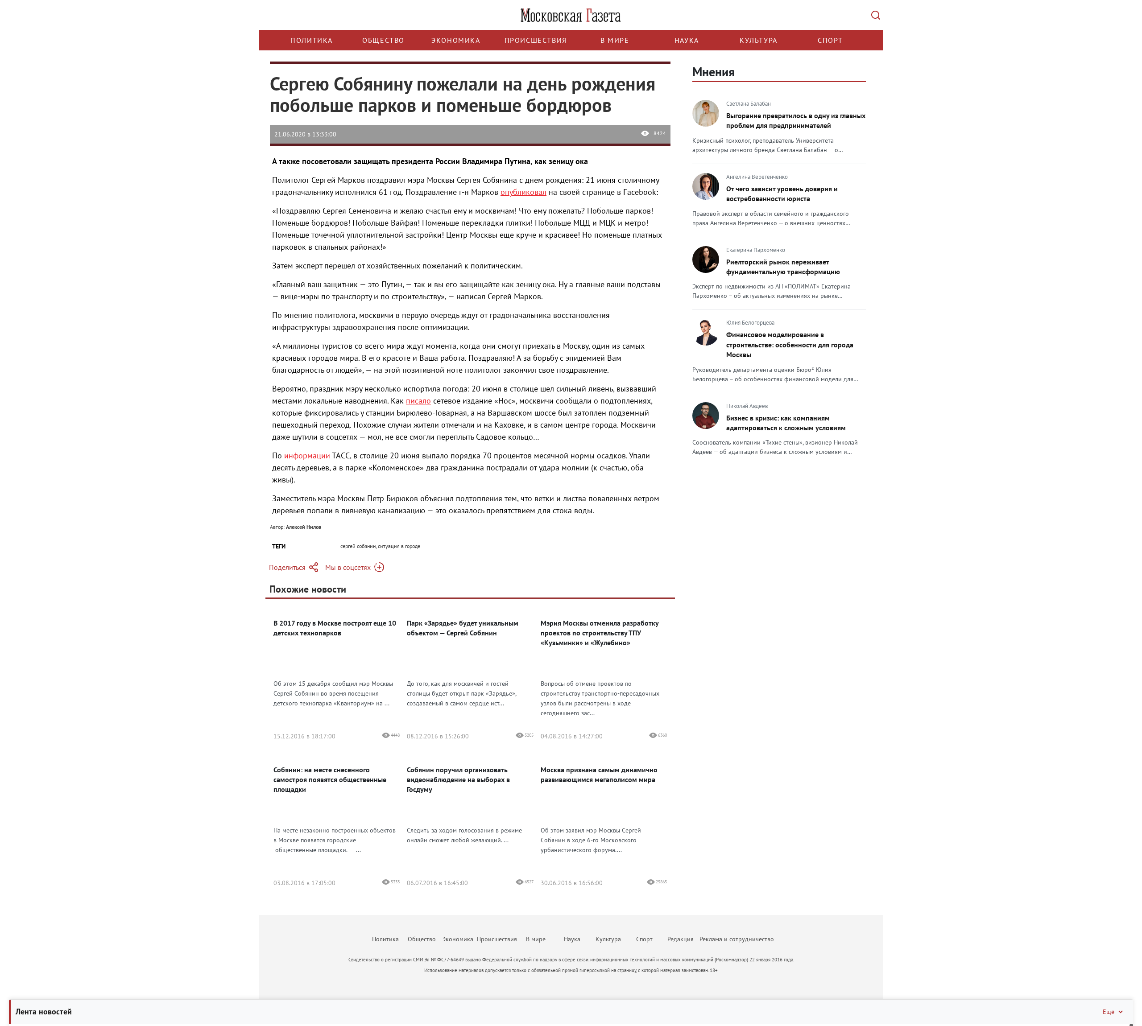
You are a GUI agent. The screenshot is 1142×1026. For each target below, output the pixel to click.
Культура (759, 40)
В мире (614, 40)
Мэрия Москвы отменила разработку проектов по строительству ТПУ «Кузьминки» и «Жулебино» (599, 632)
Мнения (713, 71)
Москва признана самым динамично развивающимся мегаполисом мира (599, 774)
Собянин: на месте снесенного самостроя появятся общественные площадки (329, 779)
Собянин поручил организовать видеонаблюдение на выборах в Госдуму (458, 779)
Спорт (830, 40)
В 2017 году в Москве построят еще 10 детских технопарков (334, 627)
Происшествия (536, 40)
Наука (686, 40)
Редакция (680, 939)
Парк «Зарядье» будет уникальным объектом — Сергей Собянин (462, 627)
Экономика (455, 40)
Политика (311, 40)
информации (307, 455)
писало (418, 401)
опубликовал (523, 192)
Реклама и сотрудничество (736, 939)
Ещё (1108, 1012)
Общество (383, 40)
